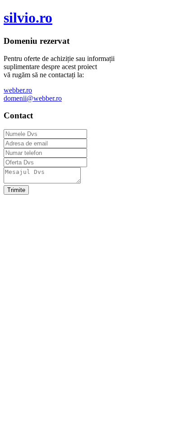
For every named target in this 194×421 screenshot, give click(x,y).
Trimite (16, 190)
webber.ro (18, 90)
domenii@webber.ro (33, 98)
